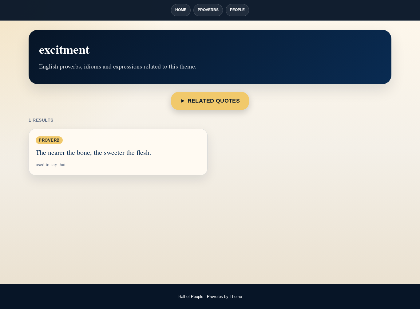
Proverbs (208, 10)
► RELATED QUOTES (210, 101)
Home (180, 10)
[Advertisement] (210, 230)
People (237, 10)
